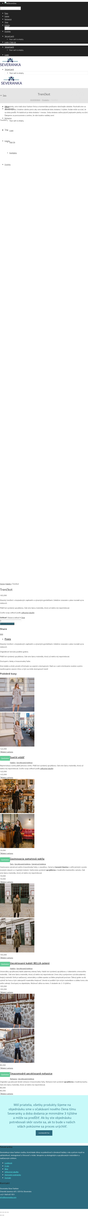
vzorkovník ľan (44, 1133)
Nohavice (13, 1078)
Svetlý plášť (17, 757)
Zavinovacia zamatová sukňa (27, 859)
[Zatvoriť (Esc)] (8, 1212)
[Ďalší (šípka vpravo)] (3, 1215)
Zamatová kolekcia (38, 864)
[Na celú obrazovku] (3, 1212)
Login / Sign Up (10, 42)
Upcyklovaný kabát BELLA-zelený (30, 963)
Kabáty (8, 584)
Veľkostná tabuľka (11, 1171)
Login (7, 54)
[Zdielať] (5, 1212)
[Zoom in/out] (1, 1212)
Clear (23, 617)
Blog (6, 1169)
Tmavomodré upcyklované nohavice (31, 1073)
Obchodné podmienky (13, 1174)
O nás (7, 1166)
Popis (8, 639)
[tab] (46, 639)
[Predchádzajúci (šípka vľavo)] (1, 1215)
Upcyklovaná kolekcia (24, 762)
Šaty (12, 864)
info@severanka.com (8, 1197)
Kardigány (13, 28)
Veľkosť (3, 617)
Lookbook (8, 1163)
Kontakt (8, 1177)
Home (2, 584)
